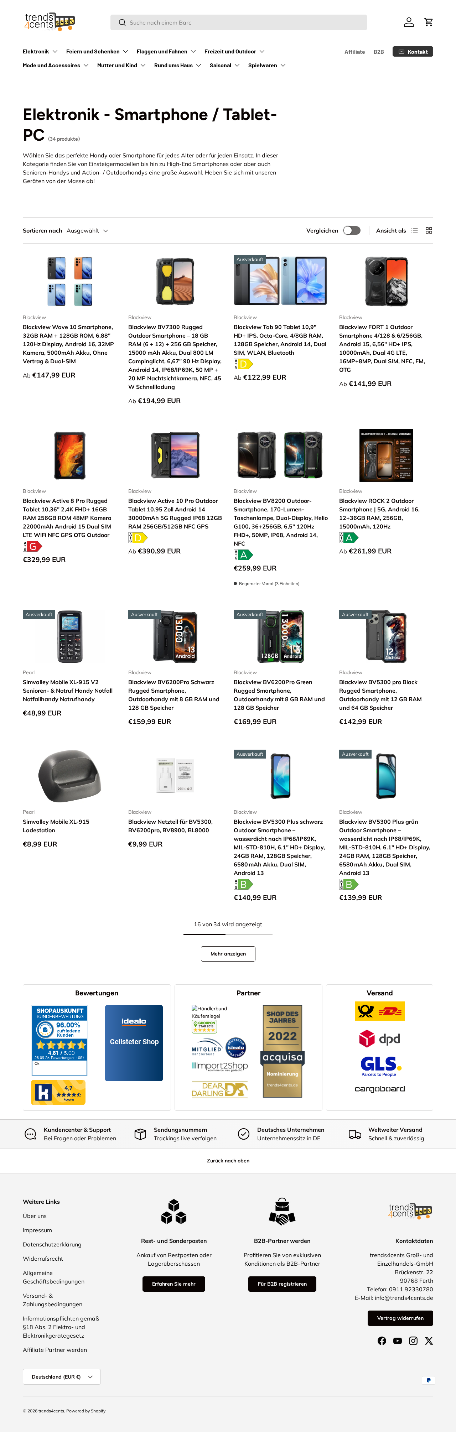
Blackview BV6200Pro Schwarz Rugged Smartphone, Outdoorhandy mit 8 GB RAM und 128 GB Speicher (173, 694)
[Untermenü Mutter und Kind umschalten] (143, 65)
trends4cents (51, 1410)
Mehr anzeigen (228, 954)
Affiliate (354, 51)
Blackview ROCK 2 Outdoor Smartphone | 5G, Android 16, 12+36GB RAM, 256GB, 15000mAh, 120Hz (379, 513)
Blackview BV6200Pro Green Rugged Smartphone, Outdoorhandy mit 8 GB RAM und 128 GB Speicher (279, 694)
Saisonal (220, 65)
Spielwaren (262, 65)
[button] (429, 22)
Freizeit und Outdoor (230, 51)
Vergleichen (322, 230)
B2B (379, 51)
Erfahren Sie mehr (174, 1284)
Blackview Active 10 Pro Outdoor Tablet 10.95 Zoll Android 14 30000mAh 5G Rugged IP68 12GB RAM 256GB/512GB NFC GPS (175, 513)
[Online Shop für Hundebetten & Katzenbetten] (220, 1075)
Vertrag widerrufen (400, 1318)
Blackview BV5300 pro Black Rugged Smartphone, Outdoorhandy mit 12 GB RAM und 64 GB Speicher (380, 694)
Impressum (37, 1230)
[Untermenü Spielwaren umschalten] (283, 65)
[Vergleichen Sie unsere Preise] (204, 1023)
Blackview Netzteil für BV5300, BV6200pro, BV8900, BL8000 (170, 826)
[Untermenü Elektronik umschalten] (55, 51)
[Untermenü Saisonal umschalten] (237, 65)
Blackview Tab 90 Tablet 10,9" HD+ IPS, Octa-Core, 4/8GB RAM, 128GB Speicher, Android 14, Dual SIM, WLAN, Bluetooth (280, 339)
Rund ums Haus (173, 65)
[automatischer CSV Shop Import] (220, 1062)
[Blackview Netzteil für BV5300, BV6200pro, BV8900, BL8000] (175, 776)
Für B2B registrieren (282, 1284)
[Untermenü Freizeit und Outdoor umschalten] (262, 51)
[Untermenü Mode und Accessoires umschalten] (86, 65)
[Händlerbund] (208, 1037)
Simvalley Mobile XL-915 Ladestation (56, 826)
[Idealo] (236, 1037)
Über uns (35, 1215)
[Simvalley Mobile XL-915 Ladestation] (70, 776)
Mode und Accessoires (51, 65)
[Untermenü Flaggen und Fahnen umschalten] (193, 51)
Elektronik (36, 51)
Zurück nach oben (228, 1160)
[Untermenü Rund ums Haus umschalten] (198, 65)
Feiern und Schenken (93, 51)
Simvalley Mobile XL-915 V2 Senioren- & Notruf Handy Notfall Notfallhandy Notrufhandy (68, 690)
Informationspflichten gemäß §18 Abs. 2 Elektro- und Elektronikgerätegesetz (61, 1327)
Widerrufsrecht (43, 1258)
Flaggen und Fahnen (162, 51)
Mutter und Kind (117, 65)
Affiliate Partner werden (55, 1349)
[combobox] (238, 22)
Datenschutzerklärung (52, 1244)
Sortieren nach (42, 230)
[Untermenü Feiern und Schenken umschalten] (125, 51)
